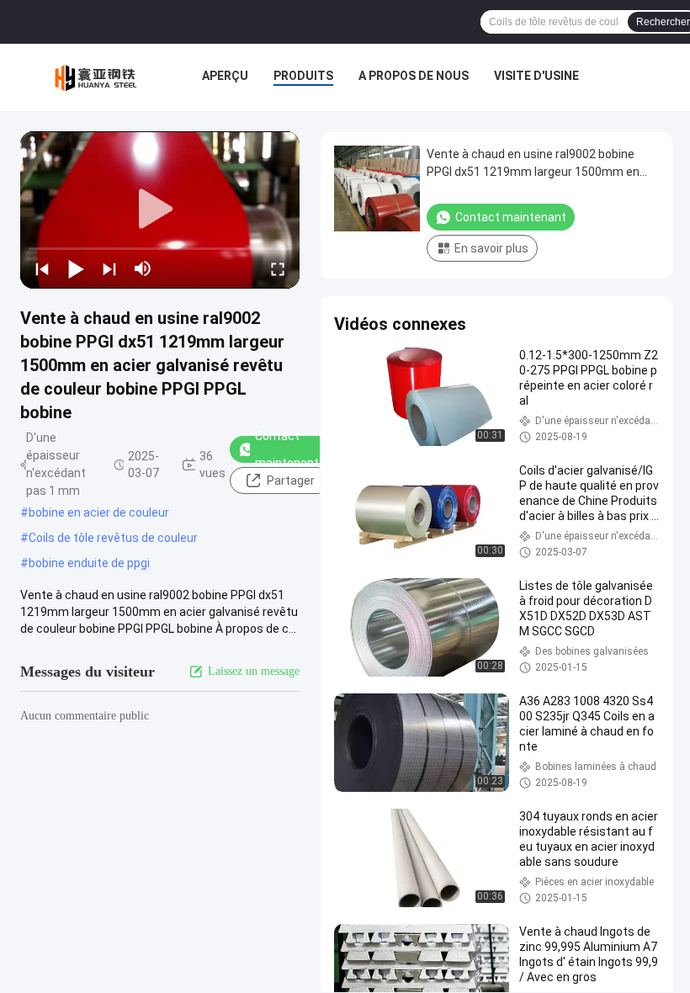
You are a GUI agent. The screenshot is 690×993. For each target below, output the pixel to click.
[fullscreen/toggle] (278, 268)
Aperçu (225, 75)
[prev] (42, 268)
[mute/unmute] (143, 268)
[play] (160, 210)
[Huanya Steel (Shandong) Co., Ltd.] (96, 77)
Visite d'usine (536, 75)
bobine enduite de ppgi (89, 563)
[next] (109, 268)
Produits (303, 75)
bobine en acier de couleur (99, 512)
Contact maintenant (287, 449)
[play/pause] (76, 268)
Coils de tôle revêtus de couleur (113, 537)
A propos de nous (413, 75)
